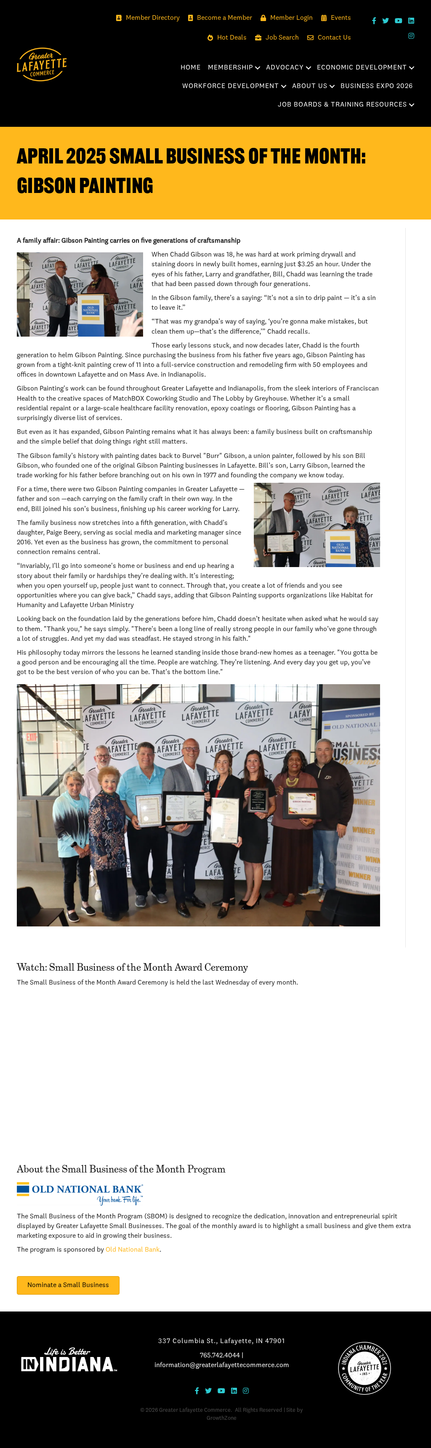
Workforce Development (230, 86)
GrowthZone (222, 1418)
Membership (230, 67)
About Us (309, 86)
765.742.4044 (220, 1355)
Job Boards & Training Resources (342, 105)
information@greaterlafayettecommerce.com (221, 1365)
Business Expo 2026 (377, 86)
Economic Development (362, 67)
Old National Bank (133, 1250)
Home (191, 67)
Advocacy (285, 67)
